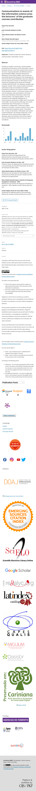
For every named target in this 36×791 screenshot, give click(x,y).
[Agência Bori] (21, 705)
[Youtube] (18, 461)
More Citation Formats (9, 236)
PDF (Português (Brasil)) (10, 200)
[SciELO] (18, 562)
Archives (9, 6)
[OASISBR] (14, 661)
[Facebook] (5, 461)
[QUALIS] (18, 636)
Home (3, 6)
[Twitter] (23, 461)
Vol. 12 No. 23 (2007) (19, 6)
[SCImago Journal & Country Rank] (13, 496)
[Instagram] (12, 461)
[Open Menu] (1, 2)
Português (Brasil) (8, 431)
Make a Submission (9, 415)
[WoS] (18, 531)
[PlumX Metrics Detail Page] (7, 405)
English (5, 426)
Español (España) (8, 429)
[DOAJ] (17, 487)
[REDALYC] (18, 586)
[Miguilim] (14, 649)
